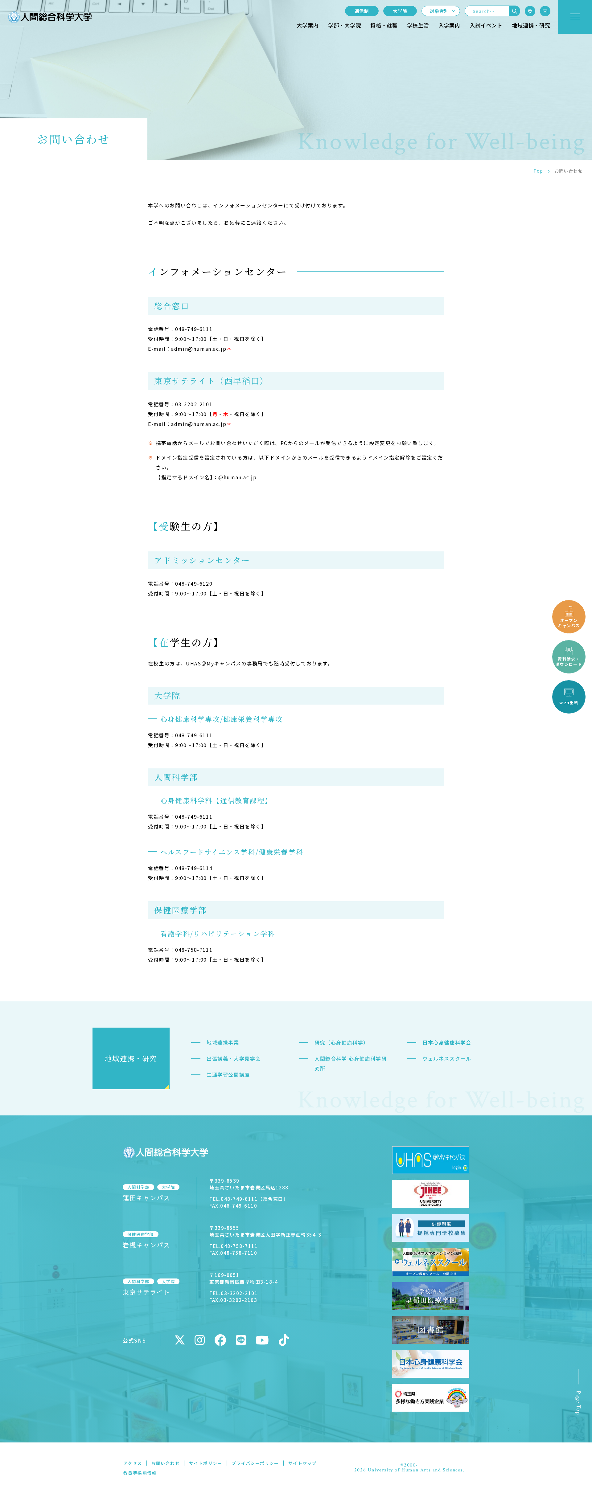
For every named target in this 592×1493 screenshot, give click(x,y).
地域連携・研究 (531, 25)
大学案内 (308, 25)
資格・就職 (384, 25)
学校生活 (418, 25)
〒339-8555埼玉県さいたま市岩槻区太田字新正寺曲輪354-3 (265, 1231)
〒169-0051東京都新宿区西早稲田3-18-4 (243, 1278)
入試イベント (486, 25)
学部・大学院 (344, 25)
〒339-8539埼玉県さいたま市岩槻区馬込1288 (249, 1184)
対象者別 (439, 11)
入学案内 (449, 25)
